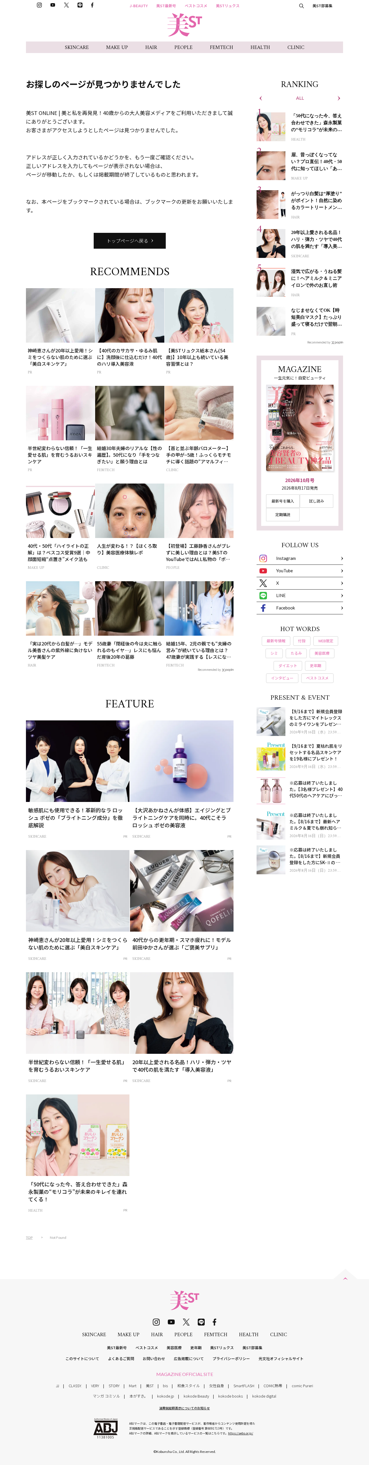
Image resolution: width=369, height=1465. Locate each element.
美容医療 (174, 1347)
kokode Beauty (196, 1396)
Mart (132, 1385)
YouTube (284, 570)
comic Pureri (302, 1385)
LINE (281, 595)
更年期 (196, 1347)
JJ (57, 1385)
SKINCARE (77, 47)
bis (165, 1385)
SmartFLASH (244, 1385)
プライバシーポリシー (231, 1358)
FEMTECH (221, 47)
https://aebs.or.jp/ (240, 1433)
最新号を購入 (283, 501)
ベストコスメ (196, 5)
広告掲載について (189, 1358)
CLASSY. (75, 1385)
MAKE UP (117, 47)
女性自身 (216, 1385)
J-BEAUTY (139, 5)
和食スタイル (188, 1385)
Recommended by (209, 669)
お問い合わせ (154, 1358)
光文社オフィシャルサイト (281, 1358)
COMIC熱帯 (272, 1385)
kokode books (230, 1396)
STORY (114, 1385)
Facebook (285, 607)
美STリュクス (228, 5)
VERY (95, 1385)
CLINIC (295, 47)
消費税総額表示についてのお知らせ (184, 1408)
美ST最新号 (166, 5)
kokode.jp (165, 1396)
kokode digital (264, 1396)
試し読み (316, 501)
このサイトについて (82, 1358)
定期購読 (282, 514)
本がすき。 (138, 1396)
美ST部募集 (322, 5)
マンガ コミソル (106, 1396)
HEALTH (260, 47)
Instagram (286, 558)
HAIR (151, 47)
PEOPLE (183, 47)
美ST (150, 1385)
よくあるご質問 (121, 1358)
